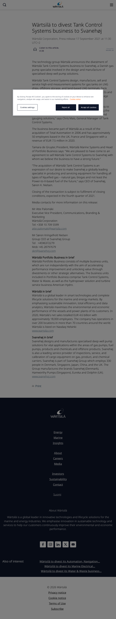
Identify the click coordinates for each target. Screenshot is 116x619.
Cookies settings (27, 107)
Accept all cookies (88, 107)
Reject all (66, 107)
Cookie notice (75, 99)
